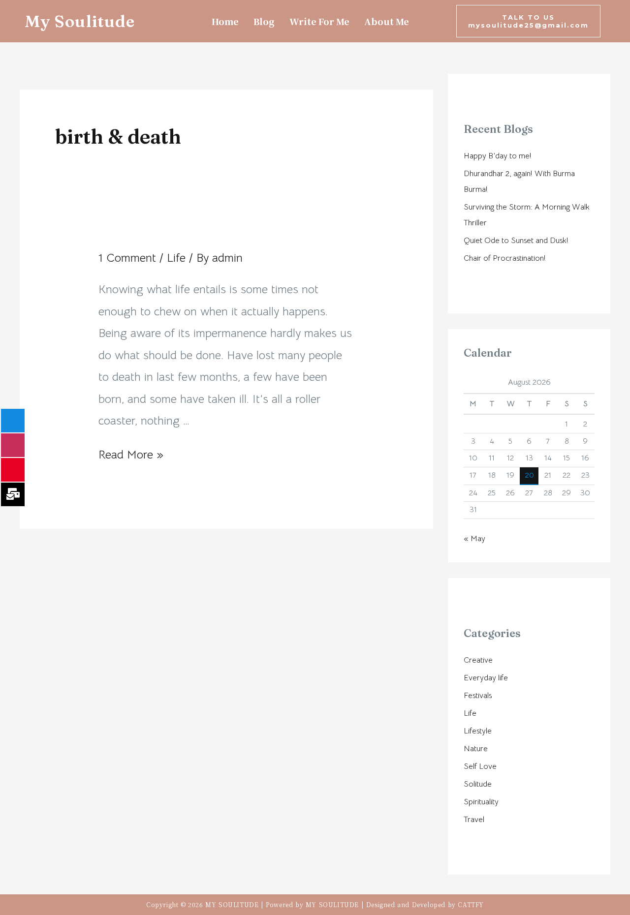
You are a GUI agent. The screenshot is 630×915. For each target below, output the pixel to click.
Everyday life (486, 678)
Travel (474, 819)
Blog (264, 21)
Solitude (478, 784)
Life (176, 257)
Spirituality (481, 802)
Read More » (130, 454)
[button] (528, 21)
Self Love (480, 766)
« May (474, 539)
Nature (476, 749)
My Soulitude (80, 21)
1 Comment (127, 257)
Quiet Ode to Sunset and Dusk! (516, 240)
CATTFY (471, 904)
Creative (478, 660)
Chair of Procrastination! (505, 258)
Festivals (478, 696)
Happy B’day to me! (498, 156)
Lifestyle (478, 731)
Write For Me (319, 21)
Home (225, 21)
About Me (386, 21)
